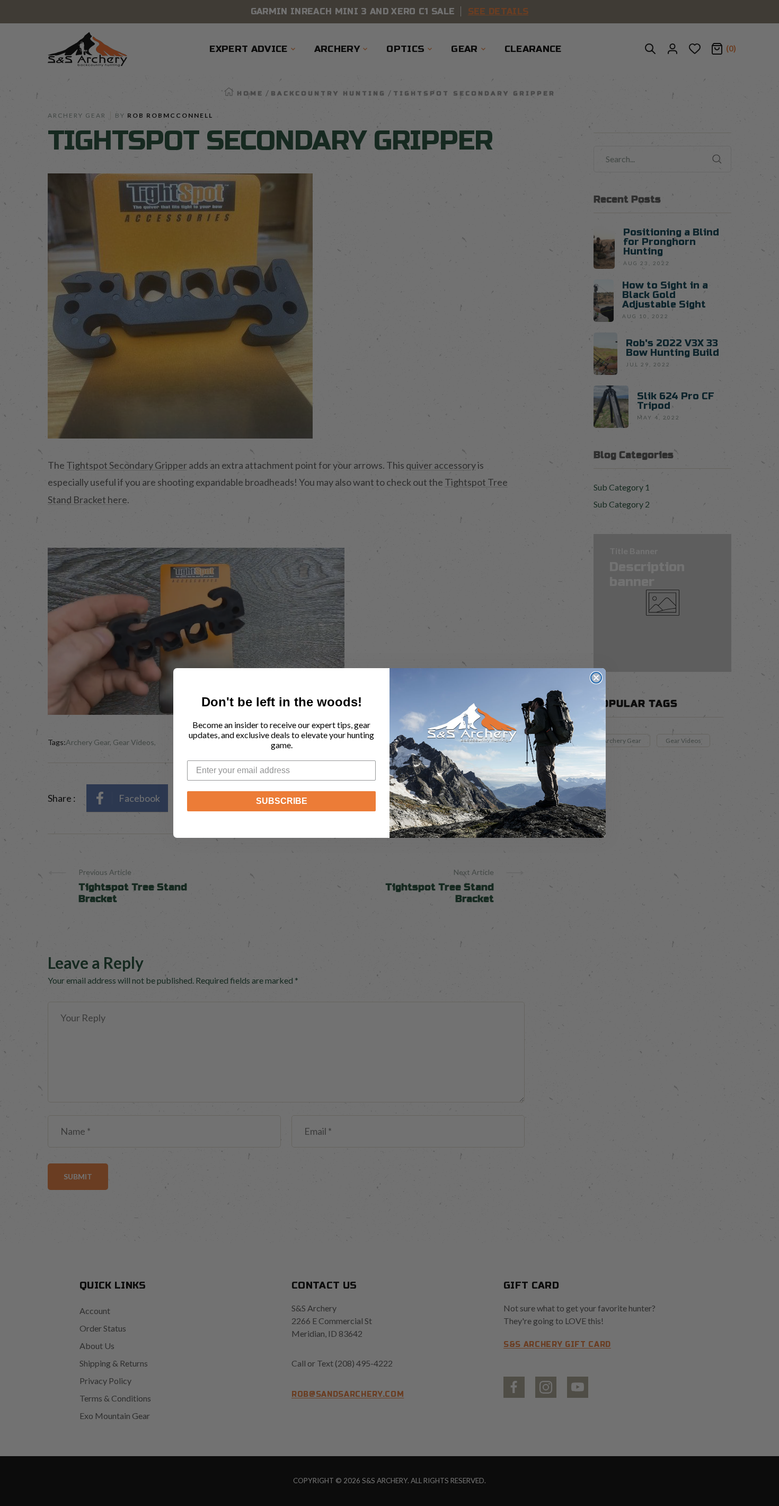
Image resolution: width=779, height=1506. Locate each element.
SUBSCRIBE (281, 800)
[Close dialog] (596, 677)
